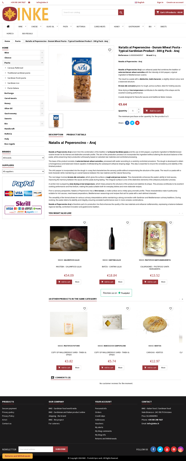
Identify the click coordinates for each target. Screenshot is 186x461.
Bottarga (81, 26)
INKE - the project (56, 419)
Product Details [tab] (76, 134)
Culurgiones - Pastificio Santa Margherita (154, 267)
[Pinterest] (137, 123)
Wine (20, 26)
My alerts (99, 427)
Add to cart (153, 110)
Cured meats (99, 26)
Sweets (163, 26)
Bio (150, 26)
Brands (6, 151)
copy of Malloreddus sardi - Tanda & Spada (68, 353)
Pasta (65, 26)
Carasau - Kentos (154, 352)
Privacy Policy (8, 416)
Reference (123, 55)
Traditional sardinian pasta (19, 73)
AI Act (4, 419)
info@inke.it (42, 2)
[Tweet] (132, 123)
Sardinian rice (13, 83)
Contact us (6, 423)
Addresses (100, 419)
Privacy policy (8, 412)
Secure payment (9, 408)
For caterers (54, 423)
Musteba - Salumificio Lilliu (69, 266)
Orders (98, 412)
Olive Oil (50, 26)
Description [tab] (56, 134)
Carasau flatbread (15, 67)
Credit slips (100, 416)
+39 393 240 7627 (18, 2)
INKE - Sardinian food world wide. (63, 408)
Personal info (101, 408)
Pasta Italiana (13, 88)
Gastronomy (134, 26)
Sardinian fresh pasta (17, 78)
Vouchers (99, 423)
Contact (147, 401)
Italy (7, 138)
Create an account (175, 2)
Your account (103, 401)
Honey (117, 26)
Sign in (160, 2)
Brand (149, 55)
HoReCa (10, 33)
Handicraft (10, 128)
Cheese (34, 26)
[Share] (127, 123)
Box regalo (27, 33)
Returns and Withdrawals (106, 438)
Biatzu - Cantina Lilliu (112, 266)
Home (5, 47)
